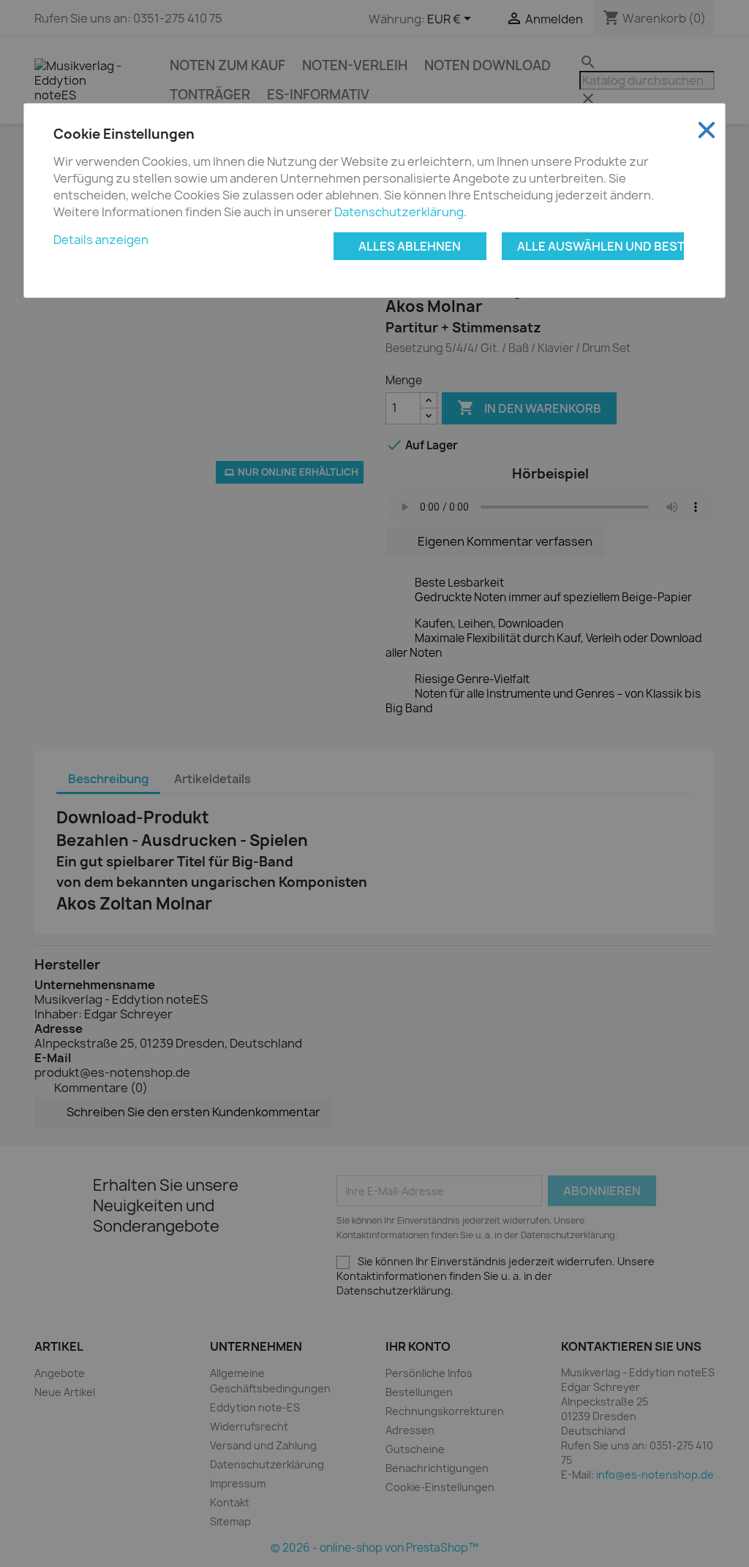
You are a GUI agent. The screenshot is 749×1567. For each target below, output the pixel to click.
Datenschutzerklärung (399, 212)
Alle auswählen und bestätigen (601, 246)
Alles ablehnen (409, 246)
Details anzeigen (100, 240)
